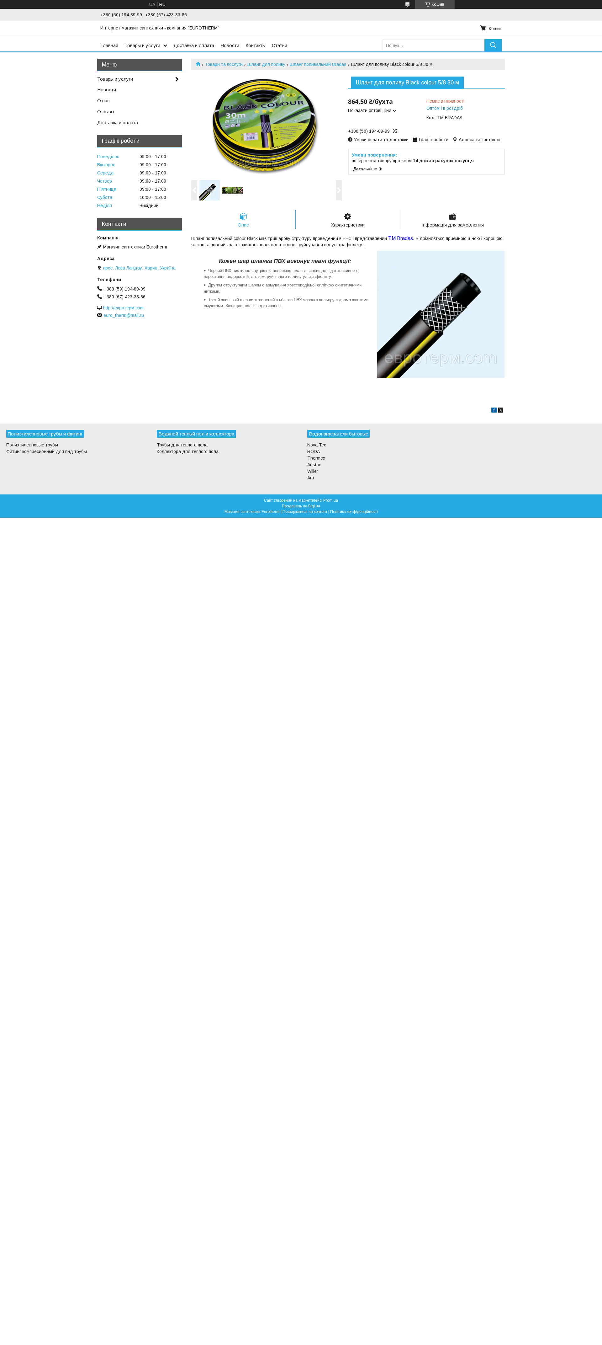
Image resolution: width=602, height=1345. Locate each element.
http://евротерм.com (123, 307)
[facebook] (494, 411)
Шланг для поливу (266, 64)
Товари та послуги (224, 64)
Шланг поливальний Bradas (318, 64)
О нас (103, 100)
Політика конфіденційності (354, 512)
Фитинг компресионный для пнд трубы (46, 451)
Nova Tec (316, 444)
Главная (109, 45)
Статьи (279, 45)
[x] (500, 411)
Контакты (256, 45)
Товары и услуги (142, 45)
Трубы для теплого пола (182, 444)
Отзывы (105, 111)
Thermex (316, 458)
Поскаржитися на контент (305, 512)
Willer (312, 471)
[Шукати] (493, 45)
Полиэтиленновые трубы (32, 444)
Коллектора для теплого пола (188, 451)
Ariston (314, 464)
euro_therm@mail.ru (123, 315)
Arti (310, 477)
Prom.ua (330, 500)
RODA (313, 451)
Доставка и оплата (193, 45)
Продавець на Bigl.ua (301, 506)
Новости (229, 45)
